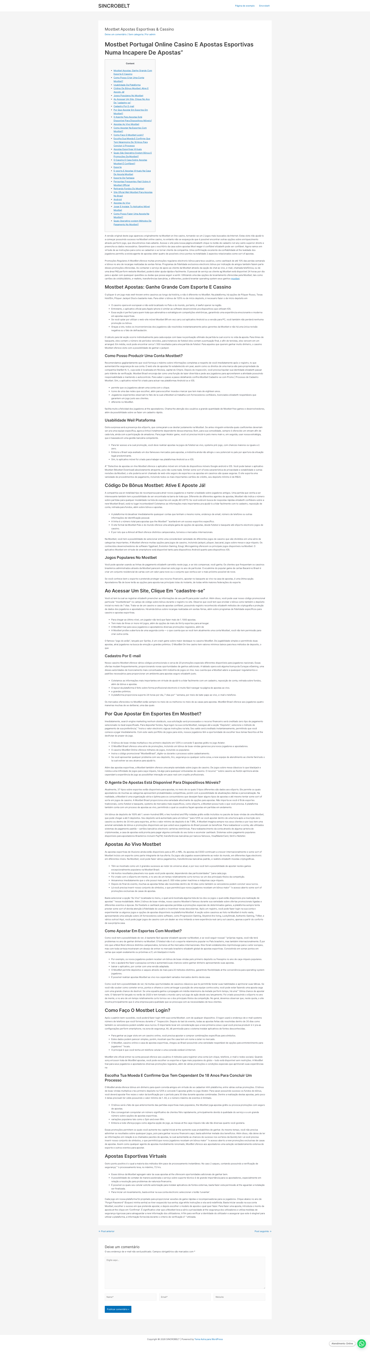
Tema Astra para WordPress (208, 1339)
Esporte (118, 167)
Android (118, 199)
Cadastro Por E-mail (124, 106)
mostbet (235, 278)
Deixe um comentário (116, 34)
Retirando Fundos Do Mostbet (129, 188)
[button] (361, 1343)
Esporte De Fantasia (124, 177)
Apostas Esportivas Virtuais (128, 149)
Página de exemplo (245, 5)
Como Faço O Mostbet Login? (129, 135)
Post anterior (106, 1231)
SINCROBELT (114, 6)
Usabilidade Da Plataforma (127, 84)
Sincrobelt (264, 5)
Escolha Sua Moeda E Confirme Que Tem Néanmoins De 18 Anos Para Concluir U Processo (132, 142)
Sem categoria (135, 34)
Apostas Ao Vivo (122, 203)
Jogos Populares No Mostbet (128, 95)
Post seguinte (263, 1231)
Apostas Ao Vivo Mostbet (126, 124)
